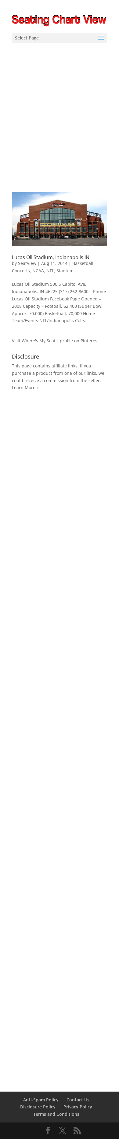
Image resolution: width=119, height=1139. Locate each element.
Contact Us (78, 1100)
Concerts (21, 271)
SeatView (27, 263)
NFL (50, 271)
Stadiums (66, 271)
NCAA (38, 271)
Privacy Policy (77, 1107)
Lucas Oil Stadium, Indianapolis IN (50, 257)
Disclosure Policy (38, 1107)
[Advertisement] (59, 111)
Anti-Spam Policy (41, 1100)
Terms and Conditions (56, 1114)
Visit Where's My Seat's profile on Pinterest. (56, 341)
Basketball (82, 263)
